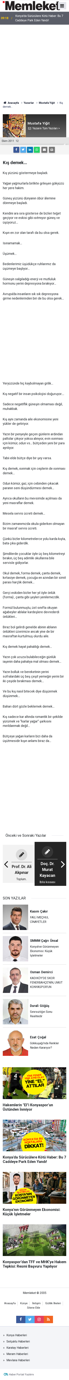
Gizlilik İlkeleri (53, 1303)
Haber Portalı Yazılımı (21, 1374)
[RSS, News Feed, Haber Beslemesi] (48, 1319)
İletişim (36, 1303)
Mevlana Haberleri (18, 1360)
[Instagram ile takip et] (39, 1319)
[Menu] (62, 5)
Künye (24, 1303)
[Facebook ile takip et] (20, 1319)
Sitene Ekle (33, 1307)
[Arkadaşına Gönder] (44, 150)
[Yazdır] (52, 150)
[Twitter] (23, 150)
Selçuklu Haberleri (18, 1341)
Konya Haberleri (16, 1335)
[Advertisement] (34, 60)
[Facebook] (16, 150)
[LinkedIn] (30, 150)
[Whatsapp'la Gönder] (37, 150)
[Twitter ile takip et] (30, 1319)
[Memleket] (31, 5)
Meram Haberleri (17, 1354)
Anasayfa (10, 1303)
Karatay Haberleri (17, 1347)
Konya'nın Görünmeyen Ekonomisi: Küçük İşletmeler (41, 18)
